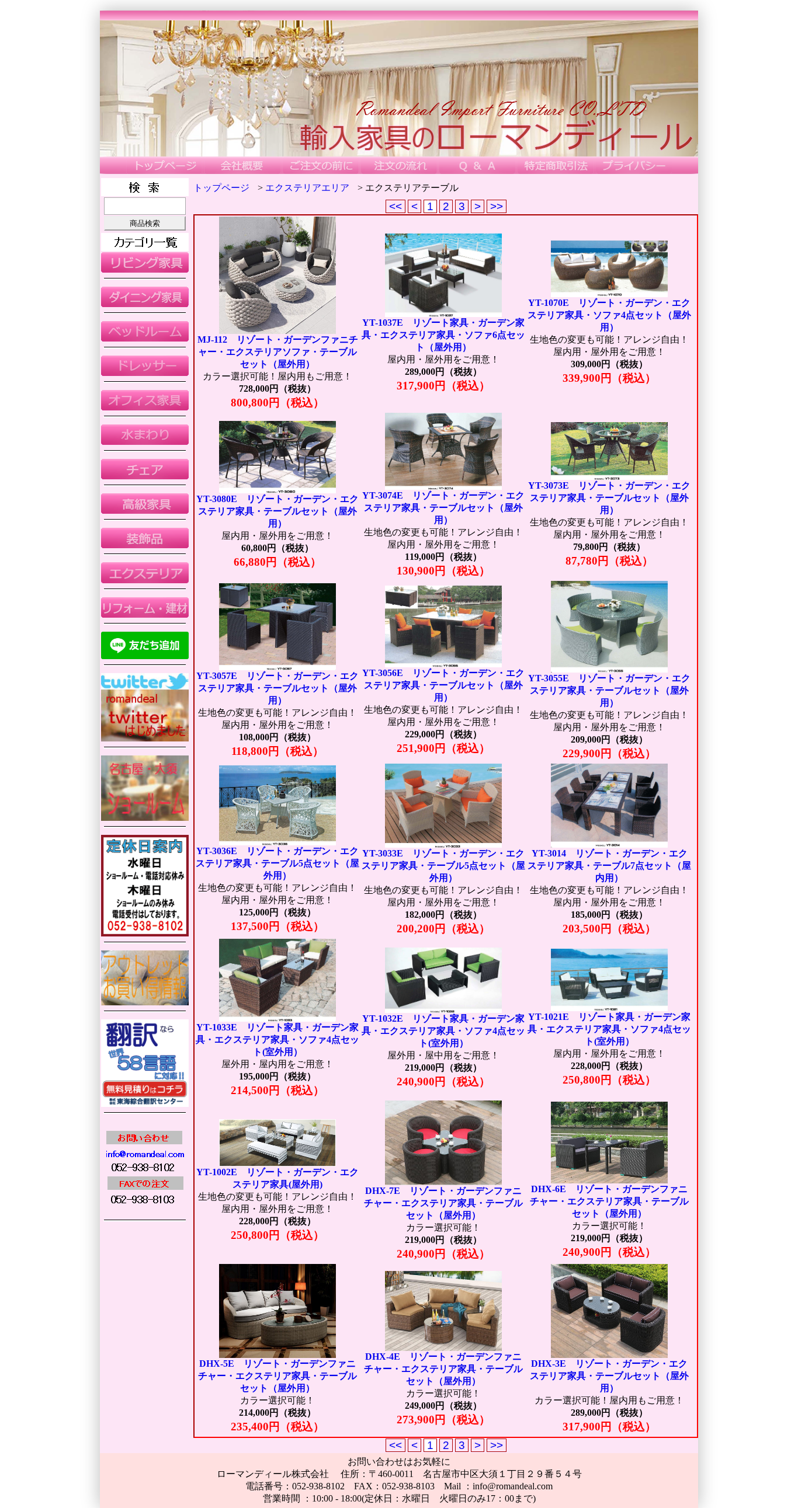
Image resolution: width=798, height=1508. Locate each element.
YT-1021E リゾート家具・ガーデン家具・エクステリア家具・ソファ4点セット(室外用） (609, 1029)
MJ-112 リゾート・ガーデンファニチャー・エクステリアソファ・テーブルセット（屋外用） (277, 352)
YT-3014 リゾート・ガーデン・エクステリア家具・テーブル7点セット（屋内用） (609, 865)
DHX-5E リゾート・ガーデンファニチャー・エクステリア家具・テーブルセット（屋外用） (277, 1376)
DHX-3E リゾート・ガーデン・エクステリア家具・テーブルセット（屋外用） (609, 1376)
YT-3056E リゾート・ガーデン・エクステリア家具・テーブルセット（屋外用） (443, 685)
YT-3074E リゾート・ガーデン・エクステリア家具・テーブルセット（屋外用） (443, 507)
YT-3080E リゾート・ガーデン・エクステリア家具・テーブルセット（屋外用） (277, 511)
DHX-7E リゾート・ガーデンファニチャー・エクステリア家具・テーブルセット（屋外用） (443, 1203)
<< (395, 206)
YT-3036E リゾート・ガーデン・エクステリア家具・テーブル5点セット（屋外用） (277, 863)
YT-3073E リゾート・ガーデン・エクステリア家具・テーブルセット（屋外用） (609, 497)
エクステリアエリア (307, 188)
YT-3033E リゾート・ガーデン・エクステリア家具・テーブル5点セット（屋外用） (443, 865)
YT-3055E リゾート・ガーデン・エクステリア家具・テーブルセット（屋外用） (609, 690)
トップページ (221, 188)
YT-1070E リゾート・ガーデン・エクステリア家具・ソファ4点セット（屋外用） (609, 315)
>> (496, 206)
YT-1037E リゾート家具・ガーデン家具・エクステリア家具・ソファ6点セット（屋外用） (443, 335)
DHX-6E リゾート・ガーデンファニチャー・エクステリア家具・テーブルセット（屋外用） (609, 1201)
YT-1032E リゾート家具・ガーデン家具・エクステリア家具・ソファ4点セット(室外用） (443, 1031)
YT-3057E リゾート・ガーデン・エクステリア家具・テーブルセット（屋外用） (277, 688)
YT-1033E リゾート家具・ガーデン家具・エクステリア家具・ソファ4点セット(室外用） (277, 1039)
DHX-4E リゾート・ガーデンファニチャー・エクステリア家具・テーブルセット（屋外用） (443, 1369)
